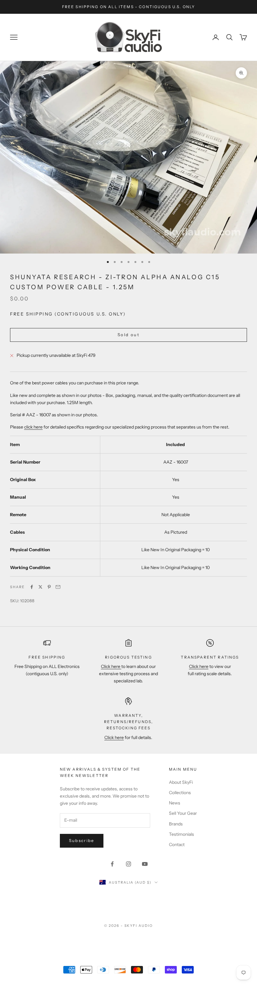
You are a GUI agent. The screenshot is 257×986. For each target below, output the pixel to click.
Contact (177, 844)
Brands (176, 824)
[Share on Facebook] (31, 586)
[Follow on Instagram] (128, 864)
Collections (180, 792)
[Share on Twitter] (40, 586)
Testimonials (181, 834)
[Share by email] (57, 586)
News (174, 803)
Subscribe (81, 840)
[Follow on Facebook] (112, 864)
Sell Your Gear (183, 813)
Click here (111, 666)
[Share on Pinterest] (49, 586)
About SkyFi (181, 782)
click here (33, 427)
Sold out (128, 334)
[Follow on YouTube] (145, 864)
